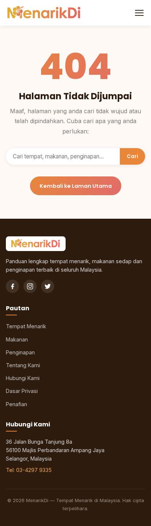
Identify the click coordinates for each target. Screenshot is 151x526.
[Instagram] (30, 286)
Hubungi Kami (23, 378)
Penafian (16, 404)
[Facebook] (12, 286)
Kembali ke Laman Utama (76, 186)
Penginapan (20, 352)
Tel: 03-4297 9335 (29, 470)
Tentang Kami (23, 365)
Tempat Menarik (26, 326)
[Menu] (138, 12)
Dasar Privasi (22, 391)
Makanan (17, 339)
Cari (132, 156)
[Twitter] (47, 286)
